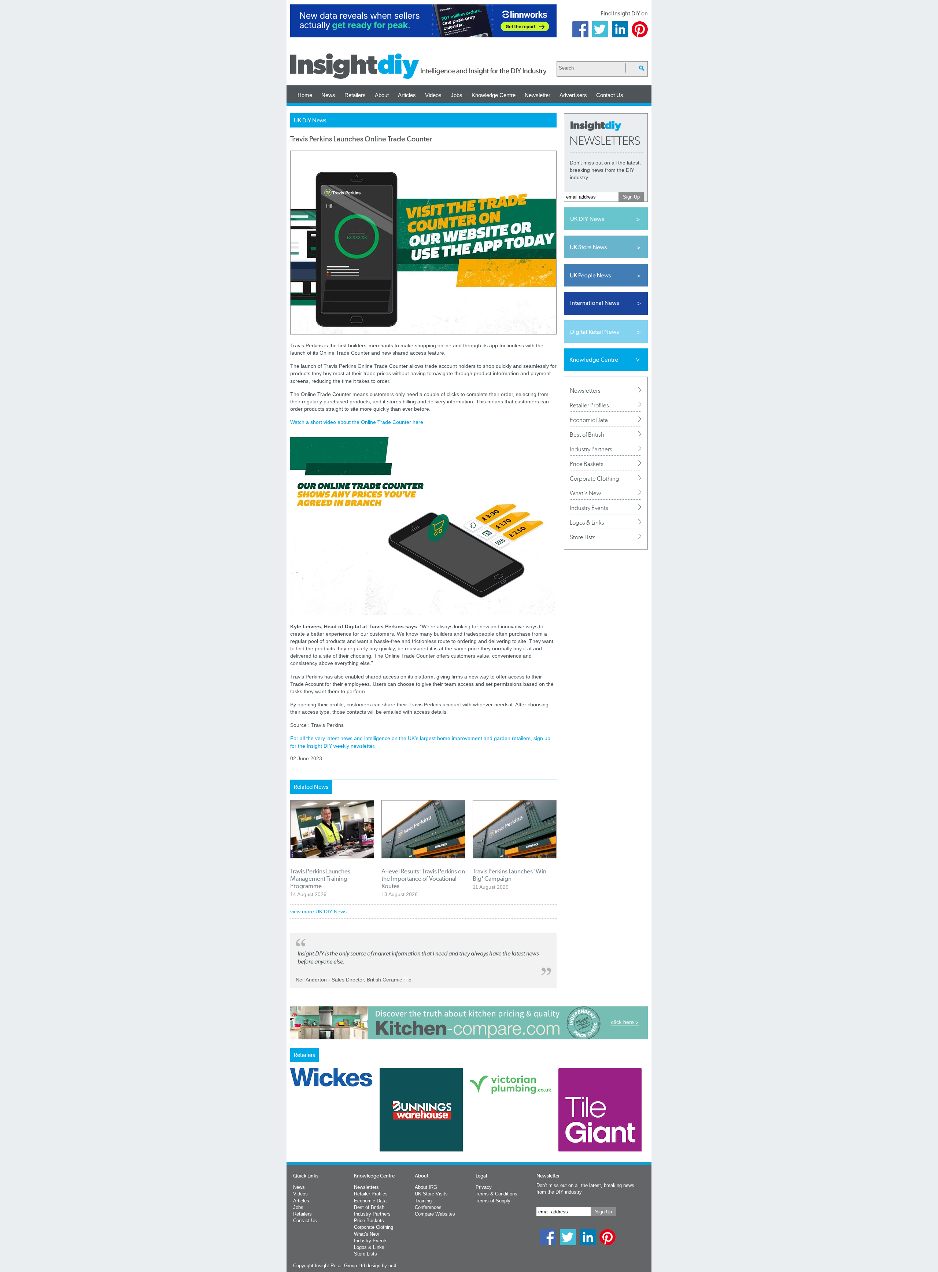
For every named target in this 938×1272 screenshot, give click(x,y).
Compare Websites (435, 1214)
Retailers (355, 95)
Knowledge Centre (494, 95)
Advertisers (573, 95)
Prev (294, 1129)
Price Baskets (586, 463)
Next (499, 1129)
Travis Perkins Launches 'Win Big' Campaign (509, 875)
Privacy (484, 1187)
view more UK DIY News (318, 911)
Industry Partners (591, 449)
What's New (585, 493)
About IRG (426, 1187)
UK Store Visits (431, 1194)
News (328, 95)
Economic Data (589, 420)
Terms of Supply (493, 1200)
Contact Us (609, 95)
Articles (407, 95)
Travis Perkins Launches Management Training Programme (320, 879)
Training (423, 1200)
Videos (433, 95)
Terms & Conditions (496, 1194)
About (382, 95)
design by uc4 (381, 1265)
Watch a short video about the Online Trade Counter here (356, 422)
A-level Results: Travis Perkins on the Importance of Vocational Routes (423, 879)
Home (305, 95)
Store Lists (582, 537)
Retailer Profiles (589, 405)
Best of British (587, 434)
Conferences (428, 1207)
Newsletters (585, 390)
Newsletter (537, 95)
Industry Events (589, 507)
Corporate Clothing (594, 478)
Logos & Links (587, 522)
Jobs (456, 95)
